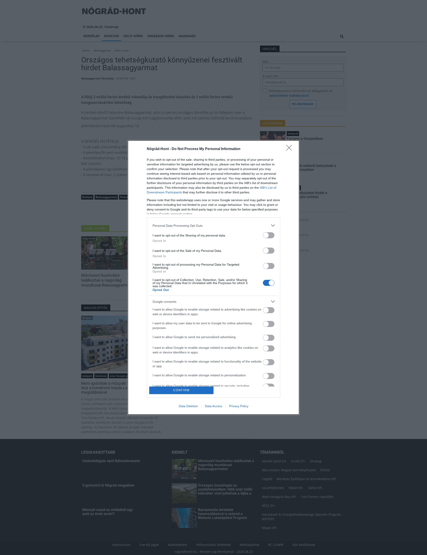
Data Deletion (188, 406)
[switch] (268, 235)
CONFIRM (181, 390)
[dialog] (213, 277)
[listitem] (213, 225)
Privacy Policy (238, 406)
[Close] (290, 149)
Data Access (213, 406)
